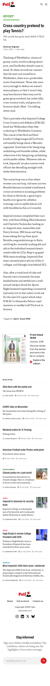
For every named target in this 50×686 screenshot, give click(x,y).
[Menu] (46, 4)
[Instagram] (17, 616)
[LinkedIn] (22, 616)
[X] (27, 616)
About (10, 601)
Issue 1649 (25, 319)
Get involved (23, 601)
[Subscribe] (44, 661)
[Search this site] (41, 4)
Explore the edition (39, 362)
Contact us (38, 601)
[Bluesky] (33, 616)
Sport (8, 16)
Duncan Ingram (11, 46)
